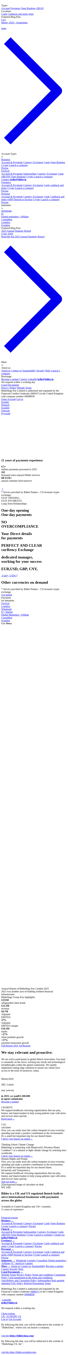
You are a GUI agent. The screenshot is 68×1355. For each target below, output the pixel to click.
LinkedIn (32, 379)
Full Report (7, 700)
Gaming (29, 1263)
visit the (17, 1335)
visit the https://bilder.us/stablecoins (18, 1352)
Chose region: (8, 1313)
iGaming (5, 225)
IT (2, 213)
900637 (35, 1291)
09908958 (29, 1294)
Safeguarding (30, 173)
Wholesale (6, 211)
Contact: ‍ (13, 179)
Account (5, 8)
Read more (8, 1119)
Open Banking (28, 8)
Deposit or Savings (22, 199)
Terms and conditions (42, 1274)
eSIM (10, 199)
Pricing (4, 168)
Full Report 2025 (9, 1045)
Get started (6, 594)
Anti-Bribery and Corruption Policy (19, 1280)
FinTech (5, 171)
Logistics (5, 222)
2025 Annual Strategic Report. (30, 640)
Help (47, 370)
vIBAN (40, 8)
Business (5, 159)
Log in (19, 399)
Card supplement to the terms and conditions (30, 1277)
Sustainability (29, 370)
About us (5, 370)
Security (40, 370)
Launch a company (18, 165)
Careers (23, 379)
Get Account (15, 1319)
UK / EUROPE (9, 1316)
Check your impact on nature (17, 1138)
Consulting (6, 219)
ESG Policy (17, 1283)
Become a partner (10, 379)
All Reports (24, 1045)
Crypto (4, 165)
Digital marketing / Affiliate (15, 216)
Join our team (9, 1181)
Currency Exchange (33, 162)
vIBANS (5, 176)
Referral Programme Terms (37, 1283)
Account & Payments (12, 162)
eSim (31, 14)
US (19, 1316)
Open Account (8, 399)
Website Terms (24, 387)
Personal (5, 193)
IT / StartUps (17, 1263)
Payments (15, 8)
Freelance (6, 182)
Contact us (16, 370)
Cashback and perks (18, 14)
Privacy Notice (8, 387)
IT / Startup (7, 612)
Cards (4, 14)
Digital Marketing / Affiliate (15, 614)
